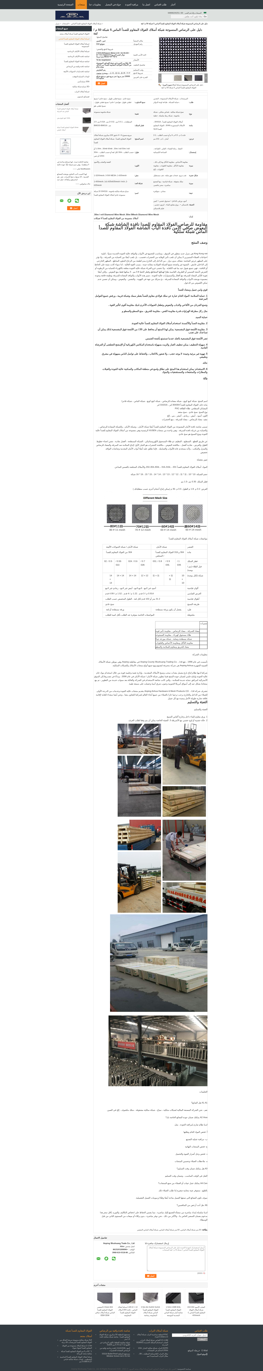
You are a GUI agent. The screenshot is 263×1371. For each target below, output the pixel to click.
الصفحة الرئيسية (65, 4)
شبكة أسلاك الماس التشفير (147, 1230)
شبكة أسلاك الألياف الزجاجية (78, 51)
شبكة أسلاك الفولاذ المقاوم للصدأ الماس (86, 24)
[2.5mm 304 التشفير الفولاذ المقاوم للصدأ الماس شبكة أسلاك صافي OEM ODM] (105, 1298)
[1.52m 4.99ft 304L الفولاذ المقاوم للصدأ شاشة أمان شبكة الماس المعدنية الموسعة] (173, 1298)
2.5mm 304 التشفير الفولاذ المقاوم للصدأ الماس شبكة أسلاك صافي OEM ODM (105, 1311)
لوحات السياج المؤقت (80, 76)
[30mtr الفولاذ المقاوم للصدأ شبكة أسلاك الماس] (87, 130)
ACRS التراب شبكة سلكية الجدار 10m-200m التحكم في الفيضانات (153, 1349)
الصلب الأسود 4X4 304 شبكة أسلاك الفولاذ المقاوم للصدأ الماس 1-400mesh (196, 1311)
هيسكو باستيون (83, 97)
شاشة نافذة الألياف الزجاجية (78, 56)
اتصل (103, 83)
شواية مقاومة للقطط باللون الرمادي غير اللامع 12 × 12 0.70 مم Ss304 (115, 1343)
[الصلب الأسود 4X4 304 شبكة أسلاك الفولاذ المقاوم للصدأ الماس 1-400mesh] (196, 1298)
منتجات (81, 4)
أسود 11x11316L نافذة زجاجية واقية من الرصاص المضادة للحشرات (115, 1349)
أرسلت (202, 1339)
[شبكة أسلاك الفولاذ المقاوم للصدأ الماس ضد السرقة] (87, 111)
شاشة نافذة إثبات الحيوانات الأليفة (76, 71)
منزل (57, 24)
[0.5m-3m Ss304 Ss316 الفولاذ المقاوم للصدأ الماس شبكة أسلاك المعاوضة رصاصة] (150, 1298)
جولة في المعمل (113, 4)
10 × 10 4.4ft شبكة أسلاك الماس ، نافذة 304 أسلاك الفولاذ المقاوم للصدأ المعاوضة (128, 1311)
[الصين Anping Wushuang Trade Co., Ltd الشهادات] (65, 146)
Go (205, 16)
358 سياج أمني (83, 81)
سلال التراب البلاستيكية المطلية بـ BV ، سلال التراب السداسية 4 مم (153, 1355)
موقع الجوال (201, 1354)
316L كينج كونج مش (63, 118)
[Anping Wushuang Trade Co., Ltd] (72, 15)
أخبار (173, 4)
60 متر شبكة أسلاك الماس (169, 1230)
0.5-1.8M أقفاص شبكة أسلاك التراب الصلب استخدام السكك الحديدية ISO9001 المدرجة (152, 1342)
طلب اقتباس (160, 4)
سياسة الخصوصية (184, 1369)
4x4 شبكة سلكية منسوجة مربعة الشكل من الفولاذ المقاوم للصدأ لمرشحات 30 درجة (76, 1341)
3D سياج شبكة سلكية (80, 87)
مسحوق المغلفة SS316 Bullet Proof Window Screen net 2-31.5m (116, 1355)
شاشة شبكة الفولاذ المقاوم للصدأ (76, 61)
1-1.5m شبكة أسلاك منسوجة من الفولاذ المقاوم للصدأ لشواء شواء (77, 1347)
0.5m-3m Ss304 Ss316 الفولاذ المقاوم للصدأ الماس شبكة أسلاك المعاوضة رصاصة (150, 1311)
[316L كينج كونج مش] (87, 120)
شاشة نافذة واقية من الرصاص (77, 66)
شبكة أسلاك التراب (82, 92)
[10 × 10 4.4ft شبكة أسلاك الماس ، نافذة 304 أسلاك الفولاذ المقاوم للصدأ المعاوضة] (127, 1298)
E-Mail (205, 1350)
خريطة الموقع (194, 1350)
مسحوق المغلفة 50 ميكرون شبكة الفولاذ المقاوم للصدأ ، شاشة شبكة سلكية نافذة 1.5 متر (114, 1336)
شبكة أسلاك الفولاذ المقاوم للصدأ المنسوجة (76, 45)
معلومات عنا (95, 4)
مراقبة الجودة (131, 4)
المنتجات (65, 24)
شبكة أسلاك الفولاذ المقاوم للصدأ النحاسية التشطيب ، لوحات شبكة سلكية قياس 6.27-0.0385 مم (76, 1359)
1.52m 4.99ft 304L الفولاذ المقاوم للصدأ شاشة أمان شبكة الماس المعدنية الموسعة (173, 1311)
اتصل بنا (146, 4)
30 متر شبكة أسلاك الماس (191, 1230)
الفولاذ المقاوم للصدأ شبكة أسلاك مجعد (74, 34)
